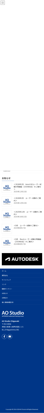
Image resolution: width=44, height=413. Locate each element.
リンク (4, 284)
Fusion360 (6, 171)
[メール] (9, 336)
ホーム (4, 271)
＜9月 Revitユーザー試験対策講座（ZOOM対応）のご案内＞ (27, 240)
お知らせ (5, 293)
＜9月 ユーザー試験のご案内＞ (26, 225)
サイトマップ (6, 280)
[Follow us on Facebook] (4, 336)
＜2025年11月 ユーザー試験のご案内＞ (28, 213)
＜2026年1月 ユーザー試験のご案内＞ (27, 199)
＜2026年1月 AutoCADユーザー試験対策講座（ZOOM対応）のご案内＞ (27, 186)
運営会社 (5, 275)
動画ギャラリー (7, 289)
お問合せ (5, 298)
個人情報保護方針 (8, 302)
